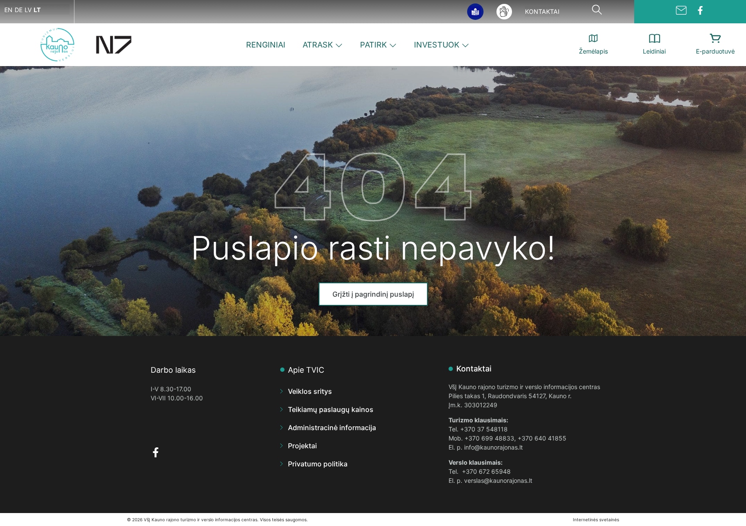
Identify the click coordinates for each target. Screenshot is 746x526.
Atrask (318, 44)
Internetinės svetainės (596, 519)
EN (8, 9)
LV (28, 9)
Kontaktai (542, 11)
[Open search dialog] (596, 11)
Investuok (436, 44)
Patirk (373, 44)
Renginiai (265, 44)
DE (18, 9)
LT (37, 9)
